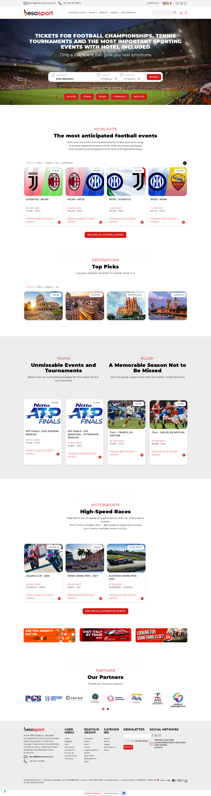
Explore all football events (105, 235)
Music (87, 741)
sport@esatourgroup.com (42, 3)
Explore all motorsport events (105, 611)
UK (57, 163)
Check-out (130, 75)
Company (88, 738)
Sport (86, 744)
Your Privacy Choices (111, 793)
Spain (49, 163)
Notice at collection (93, 793)
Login (67, 738)
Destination (61, 75)
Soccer (71, 97)
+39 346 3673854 (72, 3)
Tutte (30, 163)
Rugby (103, 97)
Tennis (87, 97)
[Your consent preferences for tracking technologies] (5, 791)
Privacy (68, 753)
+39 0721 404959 (36, 761)
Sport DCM (89, 756)
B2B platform (90, 759)
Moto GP (139, 97)
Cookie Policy (71, 756)
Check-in (106, 75)
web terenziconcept (34, 782)
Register (68, 741)
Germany (67, 163)
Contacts (153, 3)
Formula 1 (120, 97)
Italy (39, 163)
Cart (67, 744)
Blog (86, 761)
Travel (87, 747)
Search (154, 77)
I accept (137, 741)
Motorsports (110, 747)
